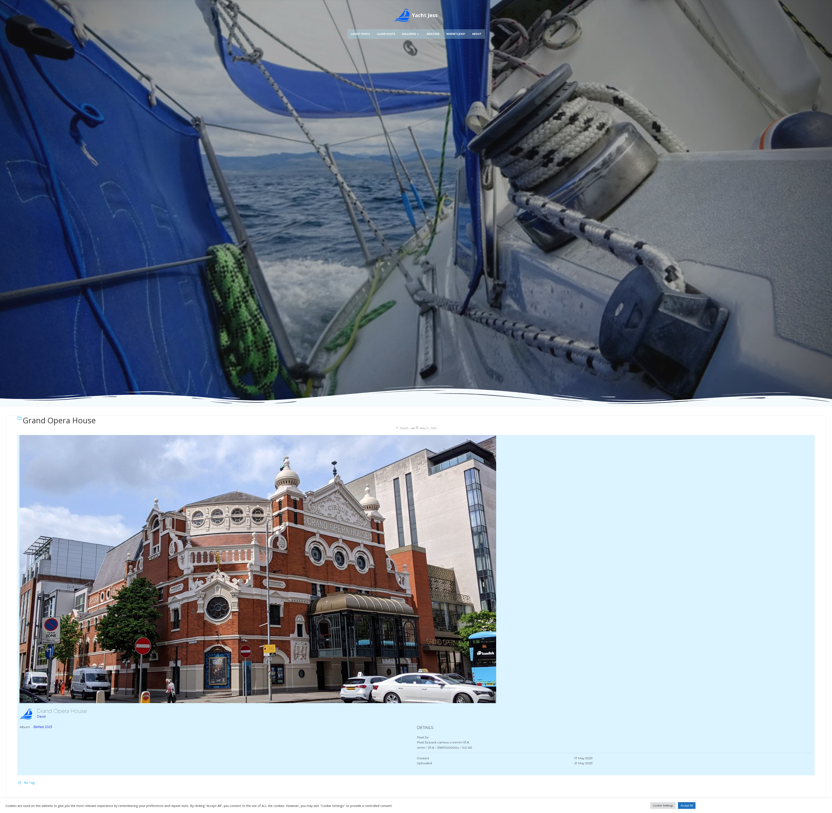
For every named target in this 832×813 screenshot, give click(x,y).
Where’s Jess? (455, 34)
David (404, 428)
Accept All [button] (687, 805)
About (476, 34)
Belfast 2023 (42, 727)
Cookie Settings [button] (663, 805)
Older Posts (386, 34)
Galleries (409, 34)
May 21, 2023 (428, 428)
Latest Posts (360, 34)
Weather (433, 34)
